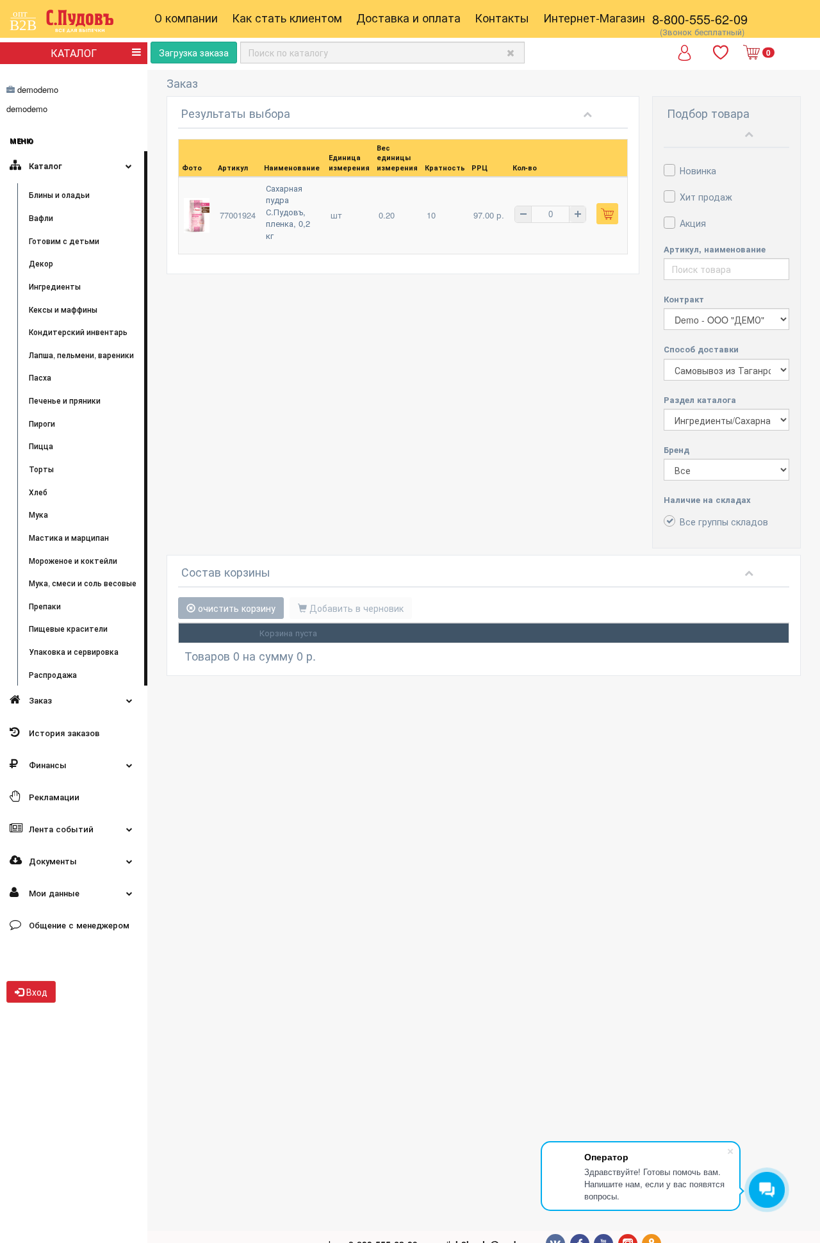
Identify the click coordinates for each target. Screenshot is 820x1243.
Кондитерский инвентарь (78, 331)
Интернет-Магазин (594, 17)
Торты (41, 468)
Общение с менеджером (77, 925)
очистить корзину (235, 608)
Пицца (41, 445)
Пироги (42, 423)
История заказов (63, 733)
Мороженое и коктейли (73, 560)
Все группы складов (724, 521)
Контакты (502, 17)
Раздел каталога (700, 399)
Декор (41, 263)
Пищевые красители (68, 628)
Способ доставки (701, 349)
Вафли (41, 217)
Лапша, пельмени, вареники (81, 354)
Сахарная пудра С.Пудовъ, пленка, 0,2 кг (288, 212)
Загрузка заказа (194, 52)
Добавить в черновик (355, 608)
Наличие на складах (707, 499)
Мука (38, 514)
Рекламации (52, 797)
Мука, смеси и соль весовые (82, 582)
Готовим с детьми (64, 240)
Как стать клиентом (287, 17)
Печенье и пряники (65, 400)
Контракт (684, 299)
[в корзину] (607, 213)
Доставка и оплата (408, 17)
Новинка (698, 170)
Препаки (45, 605)
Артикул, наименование (715, 249)
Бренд (676, 449)
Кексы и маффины (63, 309)
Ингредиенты (55, 286)
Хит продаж (706, 196)
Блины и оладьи (59, 194)
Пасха (40, 377)
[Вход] (684, 57)
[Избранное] (722, 53)
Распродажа (53, 674)
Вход (35, 991)
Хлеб (38, 491)
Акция (693, 223)
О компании (186, 17)
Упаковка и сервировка (74, 651)
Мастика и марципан (69, 537)
